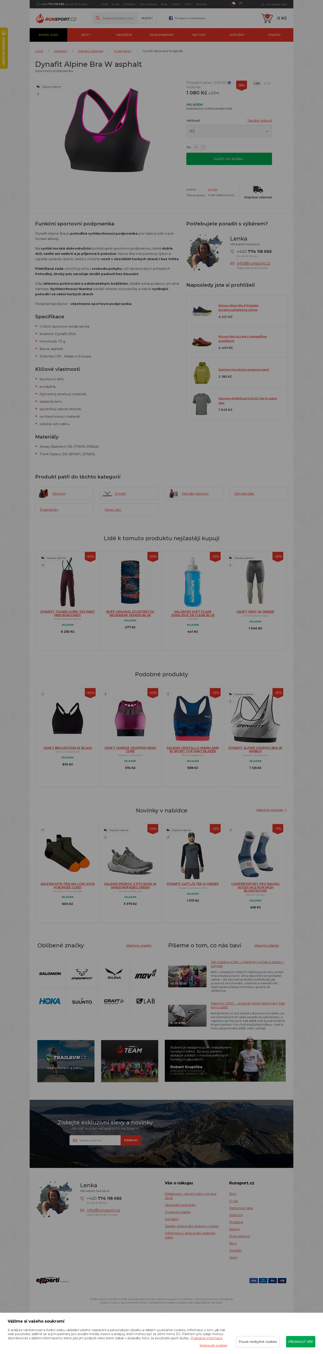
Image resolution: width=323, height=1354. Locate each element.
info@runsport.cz (253, 263)
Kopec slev (48, 34)
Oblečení (124, 34)
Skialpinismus (162, 34)
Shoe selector (239, 1236)
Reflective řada (241, 1208)
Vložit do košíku (229, 159)
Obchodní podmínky (180, 1205)
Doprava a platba (178, 1212)
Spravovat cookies (213, 1345)
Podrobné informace (206, 1338)
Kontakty (172, 1219)
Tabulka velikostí (259, 121)
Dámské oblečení (90, 51)
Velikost (193, 120)
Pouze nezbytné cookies (258, 1342)
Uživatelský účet (276, 4)
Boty (86, 34)
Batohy (199, 34)
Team (188, 4)
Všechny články (266, 946)
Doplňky (237, 34)
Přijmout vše (300, 1342)
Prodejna (129, 4)
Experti (176, 4)
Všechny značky (139, 946)
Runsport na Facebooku (190, 18)
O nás (115, 4)
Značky (274, 34)
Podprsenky (123, 51)
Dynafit (213, 189)
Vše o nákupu (148, 4)
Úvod (104, 4)
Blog (164, 4)
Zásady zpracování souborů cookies (192, 1226)
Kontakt (201, 4)
